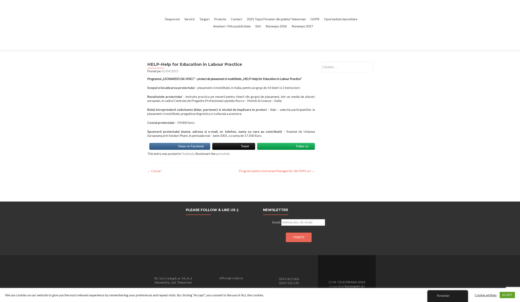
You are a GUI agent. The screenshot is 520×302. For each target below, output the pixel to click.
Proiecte (220, 19)
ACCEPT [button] (507, 295)
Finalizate (187, 153)
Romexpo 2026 (276, 26)
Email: (276, 222)
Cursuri (154, 171)
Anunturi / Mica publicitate (232, 26)
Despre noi (172, 19)
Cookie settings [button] (486, 295)
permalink (223, 153)
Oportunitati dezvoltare (340, 19)
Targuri (204, 19)
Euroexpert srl (354, 286)
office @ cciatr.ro (231, 278)
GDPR (314, 19)
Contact (236, 19)
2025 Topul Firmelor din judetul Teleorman (276, 19)
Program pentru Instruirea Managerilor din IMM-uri (277, 171)
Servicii (189, 19)
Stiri (258, 26)
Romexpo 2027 (302, 26)
